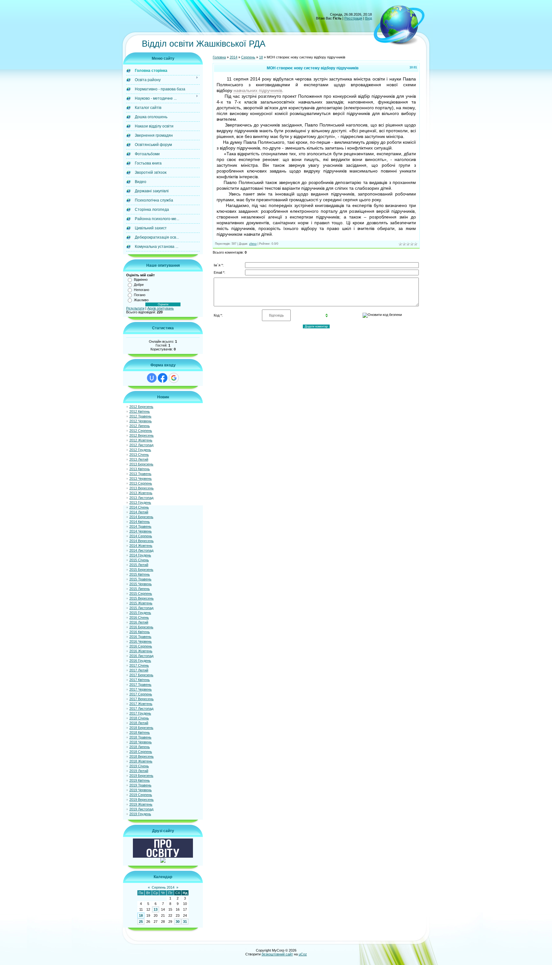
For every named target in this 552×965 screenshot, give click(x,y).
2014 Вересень (141, 541)
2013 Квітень (139, 469)
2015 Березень (141, 569)
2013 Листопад (141, 498)
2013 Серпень (140, 483)
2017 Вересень (141, 699)
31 (185, 921)
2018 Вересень (141, 756)
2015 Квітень (139, 574)
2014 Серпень (140, 536)
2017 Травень (140, 684)
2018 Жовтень (140, 761)
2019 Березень (141, 775)
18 (141, 915)
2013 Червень (140, 478)
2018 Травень (140, 737)
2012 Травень (140, 416)
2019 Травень (140, 785)
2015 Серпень (140, 593)
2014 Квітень (139, 522)
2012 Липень (139, 426)
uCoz (303, 954)
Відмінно (141, 279)
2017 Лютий (138, 670)
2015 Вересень (141, 598)
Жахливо (141, 300)
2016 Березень (141, 627)
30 (178, 921)
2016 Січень (139, 617)
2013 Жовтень (140, 493)
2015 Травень (140, 579)
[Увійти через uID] (152, 378)
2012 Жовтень (140, 440)
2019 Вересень (141, 799)
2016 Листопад (141, 656)
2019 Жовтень (140, 804)
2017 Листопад (141, 708)
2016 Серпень (140, 646)
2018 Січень (139, 718)
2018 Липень (139, 747)
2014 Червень (140, 531)
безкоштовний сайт (277, 954)
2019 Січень (139, 766)
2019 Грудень (140, 814)
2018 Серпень (140, 752)
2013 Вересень (141, 488)
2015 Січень (139, 560)
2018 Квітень (139, 732)
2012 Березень (141, 407)
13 (155, 909)
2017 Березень (141, 675)
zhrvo (253, 243)
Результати (135, 308)
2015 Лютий (138, 565)
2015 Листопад (141, 608)
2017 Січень (139, 665)
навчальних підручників (258, 90)
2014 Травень (140, 526)
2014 (233, 57)
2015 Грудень (140, 613)
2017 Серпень (140, 694)
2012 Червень (140, 421)
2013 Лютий (138, 459)
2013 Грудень (140, 502)
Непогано (141, 290)
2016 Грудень (140, 660)
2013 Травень (140, 474)
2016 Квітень (139, 632)
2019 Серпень (140, 795)
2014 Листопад (141, 550)
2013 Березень (141, 464)
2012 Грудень (140, 450)
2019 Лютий (138, 771)
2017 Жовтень (140, 704)
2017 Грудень (140, 713)
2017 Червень (140, 689)
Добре (139, 285)
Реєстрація (353, 18)
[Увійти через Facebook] (162, 378)
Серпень (248, 57)
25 (141, 921)
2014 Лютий (138, 512)
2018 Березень (141, 728)
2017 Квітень (139, 680)
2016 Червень (140, 641)
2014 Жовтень (140, 546)
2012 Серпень (140, 431)
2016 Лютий (138, 622)
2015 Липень (139, 589)
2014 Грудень (140, 555)
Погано (139, 295)
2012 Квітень (139, 411)
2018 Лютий (138, 723)
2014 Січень (139, 507)
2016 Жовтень (140, 651)
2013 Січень (139, 454)
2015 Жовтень (140, 603)
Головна (219, 57)
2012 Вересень (141, 435)
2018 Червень (140, 742)
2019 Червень (140, 790)
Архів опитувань (160, 308)
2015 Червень (140, 584)
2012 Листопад (141, 445)
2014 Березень (141, 517)
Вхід (368, 18)
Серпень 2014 (163, 887)
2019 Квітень (139, 780)
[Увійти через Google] (174, 378)
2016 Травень (140, 637)
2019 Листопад (141, 809)
